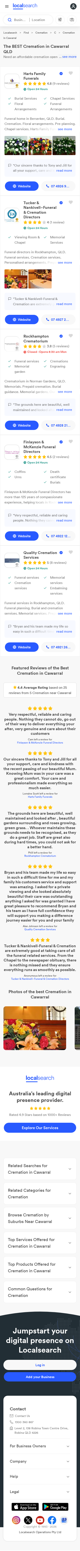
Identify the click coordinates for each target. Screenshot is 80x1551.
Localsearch (10, 32)
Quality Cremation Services (40, 929)
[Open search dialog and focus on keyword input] (7, 20)
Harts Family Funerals (40, 796)
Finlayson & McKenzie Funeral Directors (40, 742)
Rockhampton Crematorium (40, 855)
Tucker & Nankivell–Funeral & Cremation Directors (40, 978)
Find (26, 32)
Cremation (41, 32)
